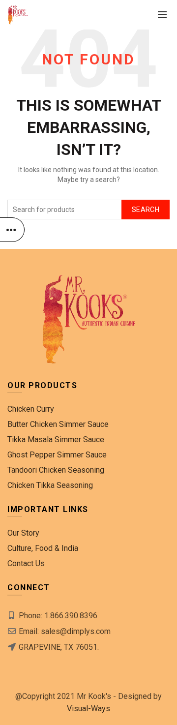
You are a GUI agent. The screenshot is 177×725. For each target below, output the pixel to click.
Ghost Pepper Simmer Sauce (57, 454)
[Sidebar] (12, 229)
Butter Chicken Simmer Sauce (58, 424)
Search (145, 209)
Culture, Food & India (42, 548)
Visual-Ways (88, 708)
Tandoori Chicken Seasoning (55, 470)
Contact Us (26, 563)
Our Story (23, 533)
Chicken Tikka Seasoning (50, 485)
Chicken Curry (30, 409)
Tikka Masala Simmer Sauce (55, 439)
